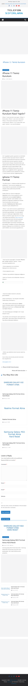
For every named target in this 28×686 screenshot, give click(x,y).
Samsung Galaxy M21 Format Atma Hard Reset (13, 444)
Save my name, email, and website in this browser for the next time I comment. (14, 506)
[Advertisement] (14, 40)
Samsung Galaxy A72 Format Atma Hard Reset (17, 594)
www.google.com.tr (6, 362)
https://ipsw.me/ (19, 217)
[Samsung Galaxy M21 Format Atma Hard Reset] (14, 428)
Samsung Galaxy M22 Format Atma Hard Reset (13, 541)
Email (3, 489)
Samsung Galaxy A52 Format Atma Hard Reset (15, 3)
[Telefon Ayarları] (2, 19)
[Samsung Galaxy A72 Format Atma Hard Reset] (5, 595)
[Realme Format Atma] (14, 404)
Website (3, 496)
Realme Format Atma (9, 419)
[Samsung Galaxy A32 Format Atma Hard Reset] (14, 379)
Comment (4, 464)
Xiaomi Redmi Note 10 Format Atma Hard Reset (18, 587)
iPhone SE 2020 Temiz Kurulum (11, 367)
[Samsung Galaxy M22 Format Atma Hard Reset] (14, 528)
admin (11, 79)
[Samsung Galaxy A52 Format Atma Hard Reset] (5, 603)
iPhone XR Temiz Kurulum (18, 370)
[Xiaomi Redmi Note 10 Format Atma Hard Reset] (5, 588)
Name (3, 483)
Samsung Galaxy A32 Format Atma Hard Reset (13, 395)
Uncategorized (6, 70)
